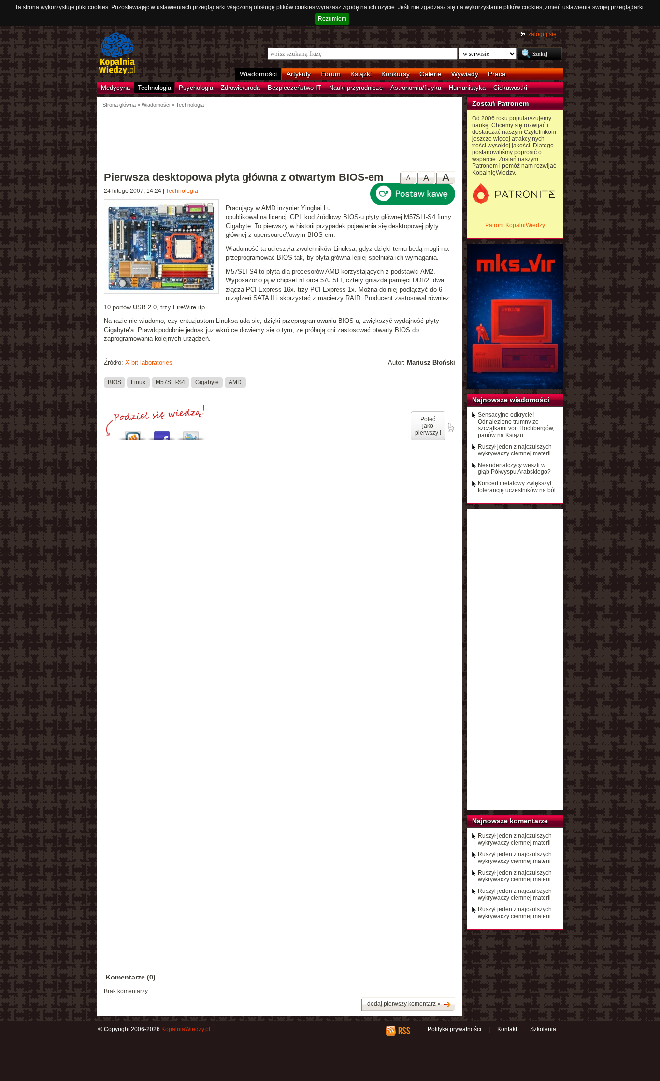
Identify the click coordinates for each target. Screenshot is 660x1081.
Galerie (430, 74)
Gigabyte (207, 382)
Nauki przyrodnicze (356, 87)
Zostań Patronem (500, 103)
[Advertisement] (280, 138)
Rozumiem (332, 18)
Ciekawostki (510, 87)
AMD (235, 382)
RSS (404, 1031)
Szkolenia (543, 1029)
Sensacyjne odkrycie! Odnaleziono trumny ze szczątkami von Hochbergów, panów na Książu (516, 424)
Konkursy (395, 74)
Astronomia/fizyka (415, 87)
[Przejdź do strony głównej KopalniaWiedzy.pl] (117, 54)
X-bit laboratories (148, 362)
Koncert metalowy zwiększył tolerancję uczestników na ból (517, 487)
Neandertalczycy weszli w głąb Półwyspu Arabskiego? (514, 468)
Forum (330, 74)
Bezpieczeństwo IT (294, 87)
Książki (361, 74)
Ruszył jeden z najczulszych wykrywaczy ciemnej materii (515, 450)
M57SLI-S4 (170, 382)
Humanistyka (467, 87)
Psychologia (196, 87)
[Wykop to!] (132, 433)
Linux (138, 382)
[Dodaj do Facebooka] (161, 433)
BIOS (114, 382)
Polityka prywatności (454, 1029)
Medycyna (115, 87)
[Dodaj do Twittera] (190, 433)
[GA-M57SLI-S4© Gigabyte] (165, 247)
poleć (450, 427)
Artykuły (299, 74)
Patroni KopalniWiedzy (515, 225)
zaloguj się (542, 34)
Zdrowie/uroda (240, 87)
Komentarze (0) (131, 977)
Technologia (154, 87)
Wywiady (464, 74)
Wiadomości (258, 74)
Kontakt (507, 1029)
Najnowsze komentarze (510, 821)
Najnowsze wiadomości (510, 400)
